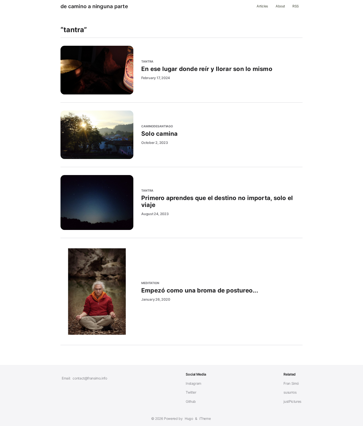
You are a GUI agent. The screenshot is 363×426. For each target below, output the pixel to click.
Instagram (193, 383)
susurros (289, 392)
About (280, 6)
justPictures (292, 401)
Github (191, 401)
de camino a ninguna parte (94, 6)
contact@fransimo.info (90, 378)
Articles (262, 6)
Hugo (189, 418)
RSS (295, 6)
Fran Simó (291, 383)
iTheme (205, 418)
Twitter (191, 392)
